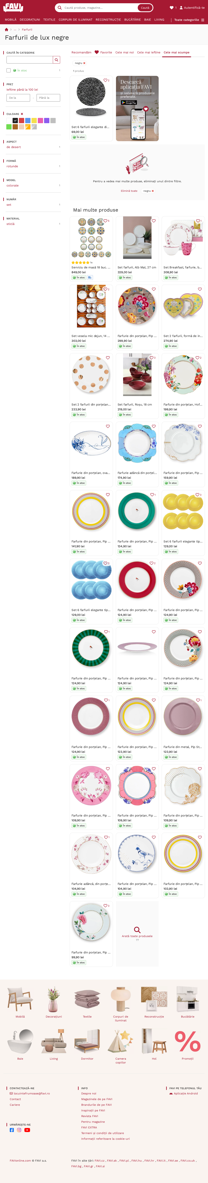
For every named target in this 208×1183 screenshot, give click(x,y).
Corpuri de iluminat (75, 19)
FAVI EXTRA (89, 1127)
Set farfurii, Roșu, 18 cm (135, 404)
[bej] (21, 126)
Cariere (15, 1104)
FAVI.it (162, 1160)
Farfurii (27, 29)
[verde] (9, 126)
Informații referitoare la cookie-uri (105, 1138)
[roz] (40, 120)
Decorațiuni (30, 19)
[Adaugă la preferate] (154, 221)
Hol (154, 1058)
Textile (49, 19)
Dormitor (87, 1058)
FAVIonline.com (20, 1160)
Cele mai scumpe (177, 52)
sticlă (10, 224)
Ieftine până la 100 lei (22, 89)
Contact (15, 1099)
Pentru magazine (93, 1121)
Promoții (188, 1058)
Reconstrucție (108, 19)
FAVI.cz (100, 1160)
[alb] (9, 120)
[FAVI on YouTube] (27, 1130)
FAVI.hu (137, 1160)
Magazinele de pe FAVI (96, 1099)
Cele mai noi (124, 52)
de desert (13, 147)
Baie (147, 19)
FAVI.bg (76, 1166)
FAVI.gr (89, 1166)
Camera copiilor (120, 1060)
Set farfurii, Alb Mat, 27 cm (137, 267)
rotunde (12, 166)
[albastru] (27, 120)
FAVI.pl (124, 1160)
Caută (145, 7)
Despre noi (88, 1093)
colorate (12, 185)
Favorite (106, 52)
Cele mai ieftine (148, 52)
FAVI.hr (149, 1160)
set (8, 205)
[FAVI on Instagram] (19, 1130)
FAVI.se (173, 1160)
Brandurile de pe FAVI (96, 1104)
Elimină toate (129, 190)
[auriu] (27, 126)
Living (159, 19)
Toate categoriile (186, 20)
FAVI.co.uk (188, 1160)
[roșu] (21, 120)
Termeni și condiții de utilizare (102, 1133)
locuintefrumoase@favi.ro (32, 1093)
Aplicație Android (186, 1093)
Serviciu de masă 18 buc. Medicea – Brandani (104, 267)
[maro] (15, 126)
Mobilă (10, 19)
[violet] (46, 120)
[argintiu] (34, 126)
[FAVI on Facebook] (12, 1130)
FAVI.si (100, 1166)
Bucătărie (132, 19)
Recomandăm (81, 52)
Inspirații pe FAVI (93, 1110)
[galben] (34, 120)
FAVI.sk (112, 1160)
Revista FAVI (89, 1116)
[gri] (53, 120)
